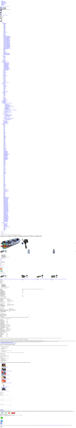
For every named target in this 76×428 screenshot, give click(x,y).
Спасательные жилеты (7, 105)
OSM (4, 230)
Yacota (4, 88)
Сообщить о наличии (2, 261)
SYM (4, 186)
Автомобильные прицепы (4, 2)
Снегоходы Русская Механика (7, 226)
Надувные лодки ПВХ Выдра (7, 44)
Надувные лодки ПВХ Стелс (7, 38)
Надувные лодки (4, 35)
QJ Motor (5, 163)
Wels (4, 181)
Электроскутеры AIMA (6, 191)
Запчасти (3, 113)
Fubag (4, 87)
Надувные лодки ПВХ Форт (7, 47)
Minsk (4, 137)
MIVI (4, 171)
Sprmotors (5, 173)
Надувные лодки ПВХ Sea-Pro (7, 41)
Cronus (4, 129)
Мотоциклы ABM (5, 151)
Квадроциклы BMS (6, 212)
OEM (4, 166)
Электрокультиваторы (5, 75)
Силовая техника (3, 83)
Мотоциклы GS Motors (6, 157)
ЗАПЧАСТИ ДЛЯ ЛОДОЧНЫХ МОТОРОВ (9, 118)
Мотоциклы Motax (6, 155)
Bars (4, 229)
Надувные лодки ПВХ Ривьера (7, 36)
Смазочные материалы (6, 122)
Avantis (4, 126)
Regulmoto (5, 142)
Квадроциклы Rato (6, 216)
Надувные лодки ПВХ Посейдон (7, 45)
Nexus (4, 178)
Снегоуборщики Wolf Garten (7, 66)
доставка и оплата (1, 11)
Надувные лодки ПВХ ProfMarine (7, 46)
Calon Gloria (5, 29)
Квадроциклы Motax (6, 208)
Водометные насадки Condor (7, 54)
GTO (4, 170)
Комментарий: (1, 409)
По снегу (5, 110)
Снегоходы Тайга (5, 225)
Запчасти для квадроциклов (8, 116)
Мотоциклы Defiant (6, 152)
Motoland (5, 138)
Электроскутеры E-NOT (6, 189)
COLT (4, 167)
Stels (4, 34)
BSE (4, 140)
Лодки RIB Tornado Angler (6, 39)
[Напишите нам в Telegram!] (38, 421)
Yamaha (4, 24)
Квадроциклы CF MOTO (6, 204)
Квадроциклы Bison (6, 200)
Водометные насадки (5, 52)
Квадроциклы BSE (6, 207)
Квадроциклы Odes (6, 221)
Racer (4, 125)
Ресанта (4, 72)
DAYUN (5, 169)
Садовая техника (3, 1)
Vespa (4, 179)
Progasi (4, 141)
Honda (4, 30)
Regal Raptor (5, 148)
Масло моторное (5, 120)
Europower (5, 85)
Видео (1, 282)
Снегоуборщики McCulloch (6, 67)
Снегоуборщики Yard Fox (6, 62)
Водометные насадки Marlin (6, 53)
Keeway (4, 180)
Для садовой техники (6, 111)
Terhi (4, 59)
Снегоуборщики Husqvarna (6, 64)
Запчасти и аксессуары (3, 102)
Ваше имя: (1, 394)
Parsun (4, 28)
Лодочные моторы (4, 23)
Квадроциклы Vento (6, 205)
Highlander (5, 172)
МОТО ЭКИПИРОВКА (7, 109)
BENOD (4, 193)
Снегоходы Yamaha (6, 223)
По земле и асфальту (3, 3)
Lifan (4, 90)
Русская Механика (6, 203)
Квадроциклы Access (6, 206)
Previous (0, 251)
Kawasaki (5, 136)
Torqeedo (5, 51)
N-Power (5, 98)
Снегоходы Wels (5, 224)
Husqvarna (5, 81)
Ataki (4, 131)
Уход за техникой (5, 121)
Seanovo (4, 26)
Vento (4, 130)
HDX (4, 50)
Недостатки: (1, 404)
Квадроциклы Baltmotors (6, 219)
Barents (4, 58)
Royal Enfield (5, 150)
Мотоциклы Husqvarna (6, 154)
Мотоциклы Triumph (6, 159)
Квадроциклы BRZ (6, 215)
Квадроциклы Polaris (6, 209)
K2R (4, 160)
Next (75, 251)
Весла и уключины (7, 107)
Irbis (4, 127)
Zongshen (5, 86)
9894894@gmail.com (6, 414)
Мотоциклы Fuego (6, 153)
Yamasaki (5, 146)
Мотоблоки (4, 70)
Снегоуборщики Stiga (6, 69)
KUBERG (5, 161)
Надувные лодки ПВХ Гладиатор (7, 48)
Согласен (1, 426)
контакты (1, 13)
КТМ (4, 128)
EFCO (4, 78)
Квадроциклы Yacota (6, 199)
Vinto (4, 168)
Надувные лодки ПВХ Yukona (7, 40)
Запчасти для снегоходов (7, 117)
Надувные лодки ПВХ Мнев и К (7, 43)
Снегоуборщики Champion (6, 68)
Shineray (4, 143)
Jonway (4, 187)
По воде (2, 0)
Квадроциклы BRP (6, 202)
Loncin (4, 139)
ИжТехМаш (5, 164)
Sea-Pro (4, 25)
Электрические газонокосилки (6, 82)
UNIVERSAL (5, 145)
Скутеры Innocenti (5, 190)
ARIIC (4, 192)
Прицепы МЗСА (4, 101)
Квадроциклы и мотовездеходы (6, 197)
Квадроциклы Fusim (6, 213)
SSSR (4, 144)
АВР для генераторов (5, 92)
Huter (4, 74)
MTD (4, 76)
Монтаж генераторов (6, 91)
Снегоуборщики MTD (6, 65)
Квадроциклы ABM (6, 211)
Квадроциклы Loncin (6, 214)
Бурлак (4, 33)
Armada (4, 162)
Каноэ (3, 55)
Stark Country (5, 97)
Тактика (4, 57)
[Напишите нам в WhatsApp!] (38, 417)
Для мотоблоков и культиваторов (8, 119)
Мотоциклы (4, 124)
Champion (5, 71)
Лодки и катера (4, 56)
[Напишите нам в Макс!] (38, 424)
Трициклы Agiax (5, 156)
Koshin (4, 95)
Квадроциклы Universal (6, 210)
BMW (4, 133)
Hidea (4, 32)
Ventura (4, 99)
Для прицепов (5, 112)
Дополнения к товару (2, 281)
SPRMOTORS (5, 196)
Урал (4, 149)
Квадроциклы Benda (6, 220)
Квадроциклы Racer (6, 217)
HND (4, 96)
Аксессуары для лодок (7, 104)
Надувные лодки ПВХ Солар (7, 42)
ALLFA (4, 31)
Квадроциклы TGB (6, 218)
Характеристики (2, 280)
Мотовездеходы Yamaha (6, 198)
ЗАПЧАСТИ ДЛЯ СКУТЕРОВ (8, 114)
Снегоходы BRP (5, 228)
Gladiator (5, 27)
